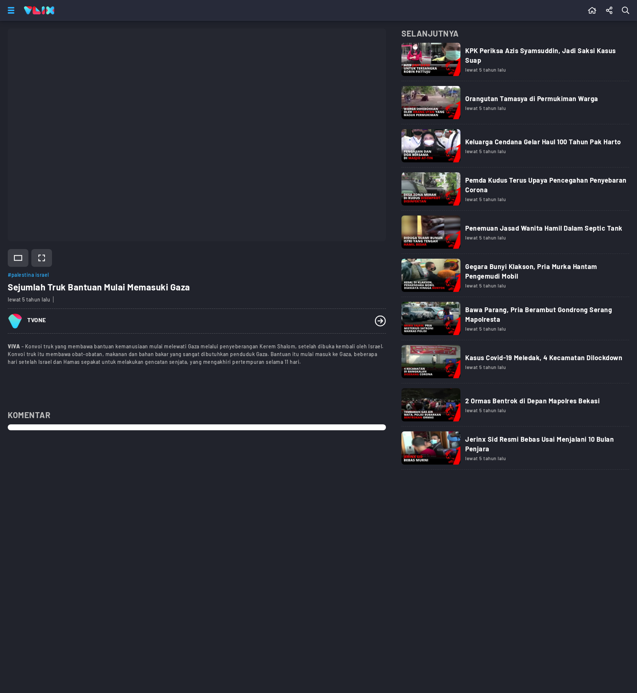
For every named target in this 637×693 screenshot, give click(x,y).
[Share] (609, 10)
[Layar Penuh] (41, 258)
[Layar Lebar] (18, 258)
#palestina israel (28, 275)
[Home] (39, 10)
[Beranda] (592, 10)
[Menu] (9, 10)
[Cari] (627, 10)
